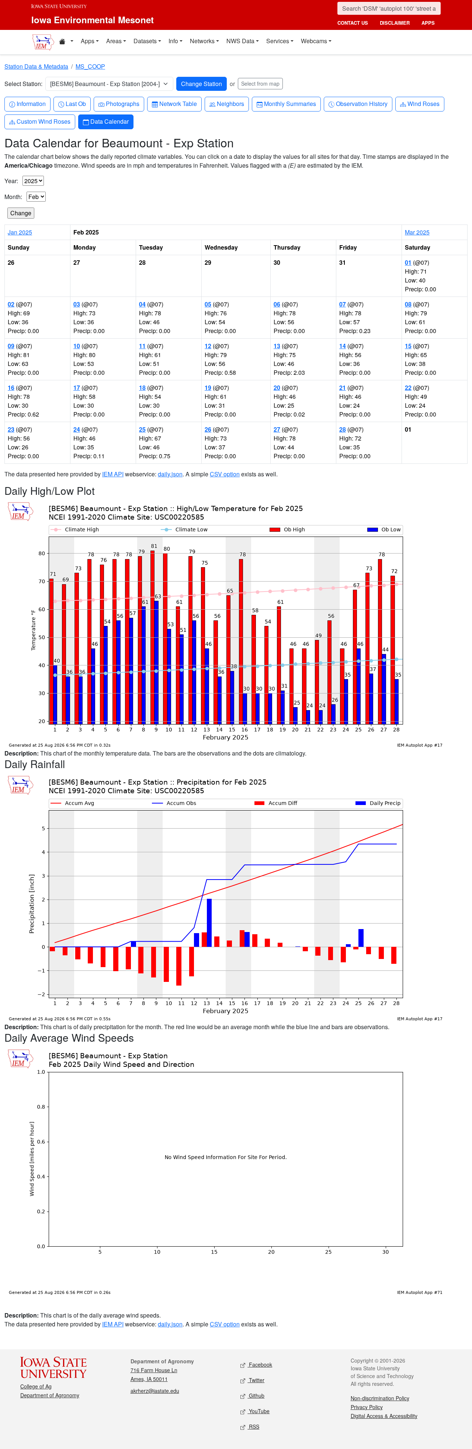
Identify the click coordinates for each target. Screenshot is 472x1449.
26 (208, 429)
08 (408, 304)
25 (142, 429)
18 (142, 387)
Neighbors (230, 103)
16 (11, 387)
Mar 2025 (417, 232)
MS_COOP (90, 66)
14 (342, 346)
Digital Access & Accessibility (384, 1415)
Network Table (178, 103)
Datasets (145, 41)
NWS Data (240, 41)
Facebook (259, 1364)
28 (342, 429)
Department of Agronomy (49, 1395)
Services (277, 41)
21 (342, 387)
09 (11, 346)
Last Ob (75, 103)
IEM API (113, 474)
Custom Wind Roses (43, 121)
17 (76, 387)
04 (142, 304)
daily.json (170, 474)
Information (31, 103)
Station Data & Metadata (36, 66)
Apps (87, 41)
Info (173, 41)
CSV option (225, 474)
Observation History (362, 103)
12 (208, 346)
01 (408, 262)
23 (11, 429)
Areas (114, 41)
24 (76, 429)
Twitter (255, 1380)
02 (11, 304)
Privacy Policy (367, 1407)
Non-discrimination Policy (380, 1398)
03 (76, 304)
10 (76, 346)
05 (208, 304)
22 (408, 387)
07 (342, 304)
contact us (352, 22)
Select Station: (23, 83)
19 (208, 387)
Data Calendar (109, 121)
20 (277, 387)
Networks (202, 41)
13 (277, 346)
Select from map (260, 83)
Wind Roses (423, 103)
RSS (253, 1426)
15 (408, 346)
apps (428, 22)
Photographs (122, 103)
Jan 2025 (20, 232)
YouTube (258, 1411)
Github (255, 1395)
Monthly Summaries (290, 103)
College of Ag (36, 1386)
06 (277, 304)
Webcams (314, 41)
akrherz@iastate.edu (155, 1390)
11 (142, 346)
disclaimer (395, 22)
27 (277, 429)
